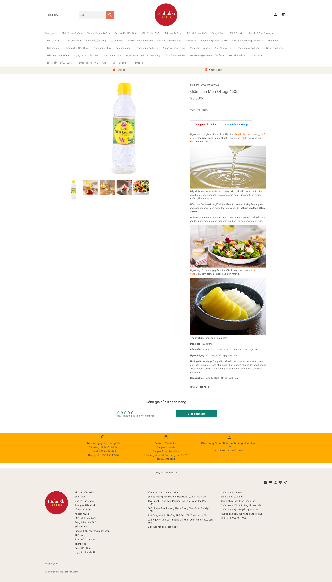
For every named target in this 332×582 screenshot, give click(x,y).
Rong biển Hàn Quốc (86, 522)
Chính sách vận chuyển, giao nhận (239, 509)
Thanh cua (80, 543)
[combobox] (62, 15)
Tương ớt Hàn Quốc (85, 505)
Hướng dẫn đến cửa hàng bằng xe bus (241, 513)
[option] (73, 190)
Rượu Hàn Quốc (83, 548)
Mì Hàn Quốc (82, 513)
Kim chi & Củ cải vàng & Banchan (92, 531)
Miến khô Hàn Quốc (85, 518)
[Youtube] (270, 482)
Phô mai (79, 535)
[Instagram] (275, 482)
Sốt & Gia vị (81, 526)
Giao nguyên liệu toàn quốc (163, 526)
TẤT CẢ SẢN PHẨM (85, 492)
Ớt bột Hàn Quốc (84, 509)
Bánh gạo (80, 496)
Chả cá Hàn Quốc (84, 501)
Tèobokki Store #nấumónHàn (163, 492)
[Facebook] (265, 482)
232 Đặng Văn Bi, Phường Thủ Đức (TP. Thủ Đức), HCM (177, 515)
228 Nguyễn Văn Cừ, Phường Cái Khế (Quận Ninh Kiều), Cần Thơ (180, 521)
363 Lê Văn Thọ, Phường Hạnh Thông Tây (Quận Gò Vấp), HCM (179, 510)
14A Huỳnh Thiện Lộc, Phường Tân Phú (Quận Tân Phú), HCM (178, 502)
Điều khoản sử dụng (232, 496)
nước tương (253, 134)
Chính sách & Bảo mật (232, 492)
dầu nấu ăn (240, 134)
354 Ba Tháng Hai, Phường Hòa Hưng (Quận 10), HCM (177, 496)
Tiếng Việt (50, 563)
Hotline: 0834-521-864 (233, 518)
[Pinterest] (280, 482)
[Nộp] (110, 15)
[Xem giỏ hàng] (283, 15)
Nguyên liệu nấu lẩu (85, 552)
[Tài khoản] (275, 15)
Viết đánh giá (196, 413)
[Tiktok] (285, 482)
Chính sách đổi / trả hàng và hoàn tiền (241, 505)
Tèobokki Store (71, 572)
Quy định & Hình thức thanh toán (238, 501)
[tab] (205, 124)
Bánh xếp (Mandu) (85, 539)
